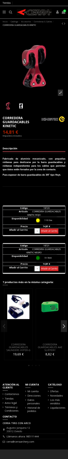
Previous (4, 326)
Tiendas (7, 2)
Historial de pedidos (33, 409)
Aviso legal (11, 403)
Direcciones (34, 395)
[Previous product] (63, 23)
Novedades (56, 395)
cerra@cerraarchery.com (20, 441)
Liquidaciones (57, 407)
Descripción (10, 148)
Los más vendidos (55, 401)
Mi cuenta (33, 391)
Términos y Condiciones (11, 409)
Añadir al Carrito (49, 230)
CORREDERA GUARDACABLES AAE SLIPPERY (50, 347)
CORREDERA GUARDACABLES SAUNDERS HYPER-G (18, 347)
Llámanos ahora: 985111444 (22, 436)
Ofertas (54, 391)
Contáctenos (12, 394)
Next (64, 326)
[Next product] (64, 23)
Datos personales (33, 401)
